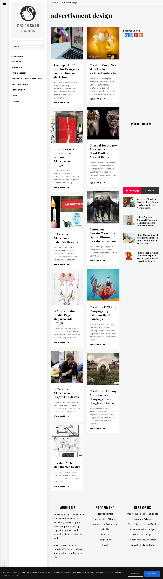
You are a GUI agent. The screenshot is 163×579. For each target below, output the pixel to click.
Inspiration (16, 67)
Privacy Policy (14, 575)
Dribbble (105, 529)
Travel (14, 95)
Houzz (105, 544)
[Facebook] (127, 35)
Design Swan (28, 25)
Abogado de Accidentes (105, 524)
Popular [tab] (134, 190)
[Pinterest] (136, 35)
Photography (18, 90)
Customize (135, 574)
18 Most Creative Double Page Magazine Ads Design (64, 317)
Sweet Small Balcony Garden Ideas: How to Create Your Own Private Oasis (148, 203)
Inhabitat (105, 534)
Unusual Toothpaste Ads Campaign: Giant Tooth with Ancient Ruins (103, 151)
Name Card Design (142, 534)
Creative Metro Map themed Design (67, 465)
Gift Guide (16, 62)
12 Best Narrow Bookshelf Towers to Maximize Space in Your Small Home (147, 221)
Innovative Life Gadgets (142, 544)
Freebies (15, 101)
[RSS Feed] (141, 35)
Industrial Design (19, 84)
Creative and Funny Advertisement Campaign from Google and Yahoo (103, 397)
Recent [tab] (151, 190)
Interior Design (18, 73)
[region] (81, 573)
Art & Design (17, 56)
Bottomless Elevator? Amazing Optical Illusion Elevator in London (103, 235)
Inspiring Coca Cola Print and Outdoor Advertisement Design (63, 157)
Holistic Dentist (105, 513)
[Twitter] (131, 35)
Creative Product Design (142, 529)
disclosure (67, 553)
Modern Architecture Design (142, 539)
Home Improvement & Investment (26, 78)
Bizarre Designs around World (142, 524)
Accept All (152, 574)
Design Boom (105, 539)
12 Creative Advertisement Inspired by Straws (66, 393)
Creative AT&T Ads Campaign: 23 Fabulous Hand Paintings (103, 313)
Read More (67, 43)
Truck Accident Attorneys (105, 518)
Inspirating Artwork (142, 518)
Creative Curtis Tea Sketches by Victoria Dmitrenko (103, 69)
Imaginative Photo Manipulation (142, 513)
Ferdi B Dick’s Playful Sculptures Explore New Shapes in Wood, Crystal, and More (148, 257)
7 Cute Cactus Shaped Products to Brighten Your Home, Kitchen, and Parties (147, 239)
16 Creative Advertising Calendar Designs (65, 238)
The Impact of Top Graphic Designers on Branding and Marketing (66, 71)
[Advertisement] (141, 78)
